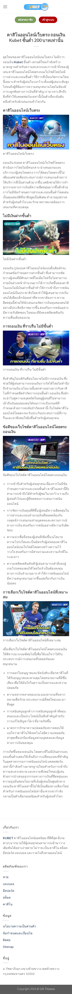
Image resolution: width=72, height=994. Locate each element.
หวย (5, 877)
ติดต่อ (7, 940)
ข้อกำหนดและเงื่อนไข (17, 933)
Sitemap (8, 946)
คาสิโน (7, 904)
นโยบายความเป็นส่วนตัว (19, 926)
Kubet (18, 62)
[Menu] (5, 6)
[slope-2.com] (36, 7)
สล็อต (7, 897)
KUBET (8, 838)
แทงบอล (8, 884)
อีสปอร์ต (8, 890)
